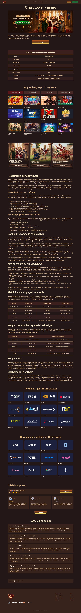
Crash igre (48, 92)
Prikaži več (40, 512)
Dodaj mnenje (66, 491)
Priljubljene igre (14, 92)
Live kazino (31, 92)
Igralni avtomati (64, 92)
